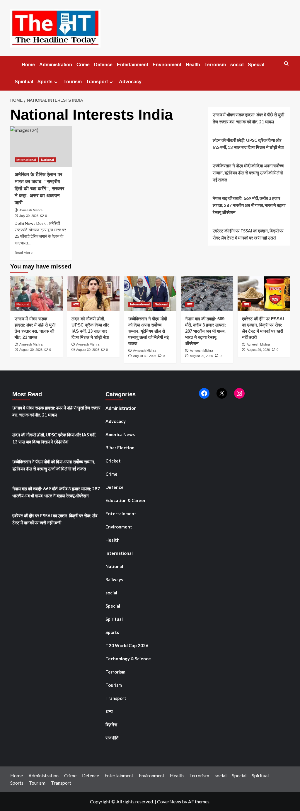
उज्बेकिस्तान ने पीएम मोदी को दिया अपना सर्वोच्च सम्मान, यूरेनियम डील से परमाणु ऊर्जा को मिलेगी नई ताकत (248, 172)
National (47, 159)
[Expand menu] (55, 82)
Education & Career (125, 500)
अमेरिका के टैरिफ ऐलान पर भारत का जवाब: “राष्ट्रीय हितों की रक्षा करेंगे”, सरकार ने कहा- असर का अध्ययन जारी (39, 188)
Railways (114, 579)
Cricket (113, 460)
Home (28, 64)
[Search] (286, 64)
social (236, 64)
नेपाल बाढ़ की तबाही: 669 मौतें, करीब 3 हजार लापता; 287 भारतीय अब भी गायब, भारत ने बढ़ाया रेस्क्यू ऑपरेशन (249, 205)
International (26, 159)
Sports (45, 81)
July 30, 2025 (28, 215)
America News (120, 434)
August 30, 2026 (30, 349)
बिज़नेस (111, 724)
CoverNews (169, 801)
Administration (55, 64)
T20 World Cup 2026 (126, 645)
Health (193, 64)
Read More (24, 252)
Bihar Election (119, 447)
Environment (167, 64)
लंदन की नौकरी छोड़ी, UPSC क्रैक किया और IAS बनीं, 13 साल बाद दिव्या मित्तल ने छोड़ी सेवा (248, 143)
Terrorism (215, 64)
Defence (103, 64)
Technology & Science (128, 658)
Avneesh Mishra (30, 210)
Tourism (73, 81)
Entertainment (132, 64)
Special (256, 64)
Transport (97, 81)
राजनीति (111, 737)
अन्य (76, 304)
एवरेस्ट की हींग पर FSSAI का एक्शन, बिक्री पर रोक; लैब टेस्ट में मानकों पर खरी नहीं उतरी (248, 234)
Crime (83, 64)
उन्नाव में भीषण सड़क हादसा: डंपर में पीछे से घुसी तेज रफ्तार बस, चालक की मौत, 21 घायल (248, 118)
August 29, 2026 (201, 356)
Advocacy (130, 81)
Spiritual (24, 81)
